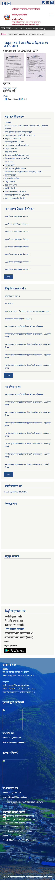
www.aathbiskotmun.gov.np (20, 822)
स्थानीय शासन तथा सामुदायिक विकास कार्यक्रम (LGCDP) (23, 172)
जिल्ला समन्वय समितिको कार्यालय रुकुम (17, 155)
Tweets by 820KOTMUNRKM (15, 492)
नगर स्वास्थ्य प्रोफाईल (15, 629)
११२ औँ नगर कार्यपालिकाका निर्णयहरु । (17, 270)
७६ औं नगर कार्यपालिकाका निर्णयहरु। (17, 224)
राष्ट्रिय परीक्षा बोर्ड (10, 182)
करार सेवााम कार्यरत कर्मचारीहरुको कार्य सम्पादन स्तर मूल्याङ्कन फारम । (28, 311)
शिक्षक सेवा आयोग (10, 175)
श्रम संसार (8, 122)
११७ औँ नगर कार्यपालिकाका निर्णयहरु (17, 232)
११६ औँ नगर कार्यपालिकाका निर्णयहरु (17, 239)
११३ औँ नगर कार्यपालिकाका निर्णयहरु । (17, 262)
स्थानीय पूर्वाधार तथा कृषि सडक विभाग (17, 145)
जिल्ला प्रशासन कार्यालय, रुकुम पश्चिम (17, 158)
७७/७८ (5, 96)
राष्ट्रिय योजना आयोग (11, 148)
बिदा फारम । (9, 304)
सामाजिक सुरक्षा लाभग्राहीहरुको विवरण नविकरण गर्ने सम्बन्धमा (24, 326)
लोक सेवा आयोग (10, 165)
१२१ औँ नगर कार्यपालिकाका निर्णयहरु (17, 216)
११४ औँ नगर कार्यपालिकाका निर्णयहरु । (17, 254)
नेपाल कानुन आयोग (11, 152)
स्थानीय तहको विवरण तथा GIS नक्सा (17, 195)
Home (3, 34)
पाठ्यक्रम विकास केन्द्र (12, 178)
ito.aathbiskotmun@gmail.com (20, 831)
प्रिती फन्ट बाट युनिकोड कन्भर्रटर (15, 168)
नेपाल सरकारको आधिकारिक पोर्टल (15, 198)
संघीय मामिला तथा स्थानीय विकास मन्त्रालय (18, 132)
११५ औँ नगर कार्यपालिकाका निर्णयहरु (17, 247)
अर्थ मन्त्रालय (9, 162)
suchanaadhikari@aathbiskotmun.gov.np (25, 802)
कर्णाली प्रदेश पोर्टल (11, 188)
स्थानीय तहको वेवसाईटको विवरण (15, 192)
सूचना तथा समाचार (10, 88)
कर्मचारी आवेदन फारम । (12, 296)
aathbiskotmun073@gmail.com (23, 826)
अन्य (8, 277)
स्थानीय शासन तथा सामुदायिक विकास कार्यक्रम (20, 135)
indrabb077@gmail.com (17, 797)
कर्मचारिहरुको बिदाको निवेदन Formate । (18, 319)
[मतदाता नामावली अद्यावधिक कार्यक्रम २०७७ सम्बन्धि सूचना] (14, 67)
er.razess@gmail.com (16, 742)
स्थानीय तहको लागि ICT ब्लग (14, 142)
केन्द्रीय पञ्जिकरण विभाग (13, 139)
